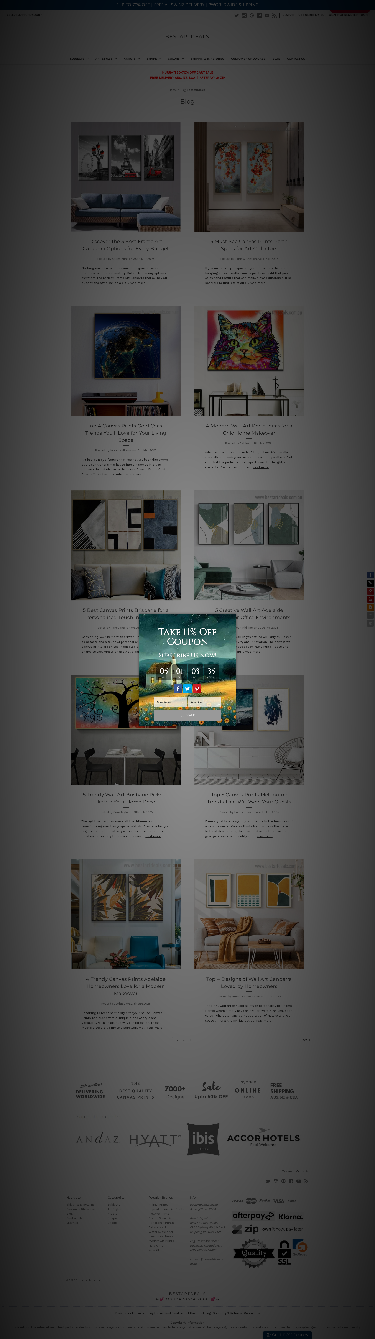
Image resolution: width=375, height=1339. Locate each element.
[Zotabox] (233, 722)
